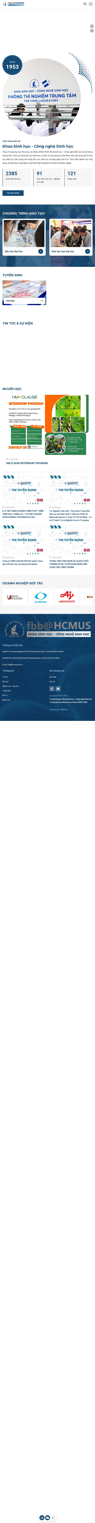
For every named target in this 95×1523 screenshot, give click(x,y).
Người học (12, 389)
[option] (47, 28)
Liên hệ (52, 682)
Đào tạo (5, 682)
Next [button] (92, 26)
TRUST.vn (64, 710)
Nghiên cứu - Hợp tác (10, 686)
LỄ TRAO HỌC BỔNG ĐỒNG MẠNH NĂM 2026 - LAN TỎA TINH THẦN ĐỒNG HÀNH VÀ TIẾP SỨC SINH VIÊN (19, 366)
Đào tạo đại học (14, 251)
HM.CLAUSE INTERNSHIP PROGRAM (27, 463)
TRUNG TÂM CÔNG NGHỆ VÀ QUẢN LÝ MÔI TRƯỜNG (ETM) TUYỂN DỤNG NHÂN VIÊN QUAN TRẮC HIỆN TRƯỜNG (68, 564)
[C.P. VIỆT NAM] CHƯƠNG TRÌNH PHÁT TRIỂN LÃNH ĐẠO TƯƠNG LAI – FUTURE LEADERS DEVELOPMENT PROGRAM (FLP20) (23, 514)
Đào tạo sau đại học (63, 251)
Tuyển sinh (12, 275)
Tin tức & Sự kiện (17, 323)
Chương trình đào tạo (23, 213)
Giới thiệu (10, 301)
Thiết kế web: (54, 710)
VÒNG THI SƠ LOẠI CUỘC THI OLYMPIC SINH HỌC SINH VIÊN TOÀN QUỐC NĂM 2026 (52, 366)
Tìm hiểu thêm (13, 193)
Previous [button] (92, 31)
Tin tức (5, 677)
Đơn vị (4, 695)
